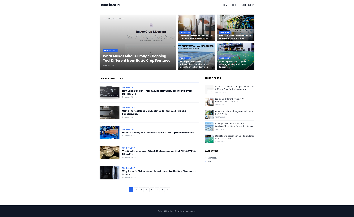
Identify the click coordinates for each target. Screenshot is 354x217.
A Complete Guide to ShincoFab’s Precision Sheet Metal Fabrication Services (194, 64)
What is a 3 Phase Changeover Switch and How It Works (235, 37)
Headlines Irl (110, 5)
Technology (247, 5)
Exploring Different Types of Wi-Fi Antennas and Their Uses (196, 37)
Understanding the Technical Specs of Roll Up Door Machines (158, 132)
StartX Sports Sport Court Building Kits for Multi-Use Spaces (232, 64)
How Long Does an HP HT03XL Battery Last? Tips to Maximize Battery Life (157, 92)
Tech (234, 5)
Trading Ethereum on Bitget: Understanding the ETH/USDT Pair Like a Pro (159, 153)
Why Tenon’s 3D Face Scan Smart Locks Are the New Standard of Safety (159, 173)
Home (225, 5)
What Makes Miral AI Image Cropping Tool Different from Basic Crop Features (136, 58)
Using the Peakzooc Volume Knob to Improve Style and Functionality (154, 112)
